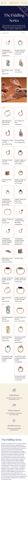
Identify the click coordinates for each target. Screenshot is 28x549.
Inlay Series (9, 479)
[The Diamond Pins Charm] (8, 172)
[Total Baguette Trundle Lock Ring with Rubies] (20, 211)
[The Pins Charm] (20, 251)
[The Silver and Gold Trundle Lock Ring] (20, 43)
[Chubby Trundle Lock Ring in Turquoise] (20, 152)
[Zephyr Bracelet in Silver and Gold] (8, 113)
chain (20, 471)
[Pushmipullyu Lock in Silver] (8, 62)
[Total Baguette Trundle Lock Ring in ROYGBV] (8, 43)
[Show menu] (2, 3)
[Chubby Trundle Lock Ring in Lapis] (20, 192)
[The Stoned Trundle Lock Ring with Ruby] (20, 368)
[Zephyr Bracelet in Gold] (8, 290)
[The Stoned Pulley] (20, 133)
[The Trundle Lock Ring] (20, 113)
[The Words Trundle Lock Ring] (8, 152)
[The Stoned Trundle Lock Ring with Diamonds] (20, 329)
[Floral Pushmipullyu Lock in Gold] (8, 329)
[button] (5, 3)
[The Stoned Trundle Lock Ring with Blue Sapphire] (8, 349)
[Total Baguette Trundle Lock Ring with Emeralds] (8, 192)
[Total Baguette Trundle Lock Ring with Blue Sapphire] (8, 231)
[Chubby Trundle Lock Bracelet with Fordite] (20, 270)
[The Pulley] (20, 62)
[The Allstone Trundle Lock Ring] (8, 133)
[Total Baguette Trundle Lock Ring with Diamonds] (20, 231)
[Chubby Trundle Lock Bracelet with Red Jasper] (8, 270)
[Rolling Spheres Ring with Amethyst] (8, 251)
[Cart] (26, 3)
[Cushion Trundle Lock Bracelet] (8, 211)
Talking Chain (14, 477)
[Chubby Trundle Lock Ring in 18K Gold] (20, 172)
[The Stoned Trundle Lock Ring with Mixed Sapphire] (20, 349)
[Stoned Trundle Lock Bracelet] (20, 310)
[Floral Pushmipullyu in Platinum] (8, 310)
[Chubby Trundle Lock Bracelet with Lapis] (20, 290)
